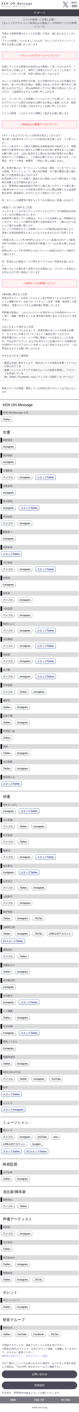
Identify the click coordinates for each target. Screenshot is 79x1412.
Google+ (36, 1144)
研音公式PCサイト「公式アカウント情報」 (26, 1356)
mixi (56, 1136)
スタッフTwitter (45, 477)
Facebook (38, 1334)
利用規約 (39, 1385)
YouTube (56, 1079)
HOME (13, 1400)
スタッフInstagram (13, 1109)
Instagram (8, 446)
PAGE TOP (39, 1400)
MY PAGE (66, 1400)
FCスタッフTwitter (13, 941)
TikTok (38, 918)
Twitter (65, 4)
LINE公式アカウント (60, 933)
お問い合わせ (39, 1374)
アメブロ (8, 477)
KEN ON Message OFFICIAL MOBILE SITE (17, 4)
